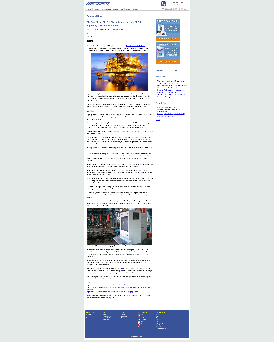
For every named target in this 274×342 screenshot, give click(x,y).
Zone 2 (158, 324)
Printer (157, 319)
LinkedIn (99, 36)
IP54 (157, 316)
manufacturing (112, 295)
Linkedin (143, 314)
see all (158, 120)
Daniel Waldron (99, 29)
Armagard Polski (169, 9)
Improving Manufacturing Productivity (171, 114)
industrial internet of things (141, 295)
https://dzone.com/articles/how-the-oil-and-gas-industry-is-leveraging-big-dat (112, 292)
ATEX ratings (124, 317)
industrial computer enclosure (168, 109)
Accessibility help (107, 316)
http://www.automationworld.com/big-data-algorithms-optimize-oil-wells (110, 285)
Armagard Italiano (179, 9)
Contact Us (87, 317)
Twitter (102, 36)
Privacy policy (106, 319)
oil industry (104, 298)
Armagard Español (182, 9)
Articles (128, 9)
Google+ (105, 36)
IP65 (157, 314)
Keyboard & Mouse (161, 328)
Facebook (96, 36)
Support (115, 9)
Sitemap (105, 314)
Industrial (158, 326)
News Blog (143, 326)
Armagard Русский (185, 9)
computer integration (165, 116)
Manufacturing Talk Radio (135, 46)
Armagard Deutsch (175, 9)
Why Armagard (106, 9)
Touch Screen (159, 317)
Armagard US (163, 9)
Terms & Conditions (107, 317)
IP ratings (123, 314)
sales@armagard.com (91, 316)
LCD (157, 321)
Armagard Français (172, 9)
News (121, 9)
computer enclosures (99, 295)
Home (89, 9)
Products (96, 9)
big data (112, 298)
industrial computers (93, 298)
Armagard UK (166, 9)
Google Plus (144, 317)
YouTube (143, 323)
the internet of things (124, 295)
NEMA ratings (124, 316)
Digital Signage (160, 323)
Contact (135, 9)
